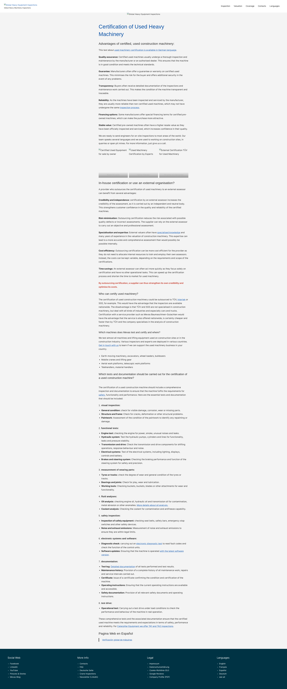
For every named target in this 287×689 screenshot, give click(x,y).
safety (102, 395)
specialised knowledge (168, 232)
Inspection (225, 6)
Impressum (154, 664)
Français (223, 667)
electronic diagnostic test (149, 543)
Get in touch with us (109, 345)
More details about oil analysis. (152, 505)
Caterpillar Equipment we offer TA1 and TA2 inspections (145, 626)
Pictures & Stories (18, 674)
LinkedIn (14, 667)
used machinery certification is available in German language (145, 50)
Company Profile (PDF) (159, 677)
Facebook (14, 664)
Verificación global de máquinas (117, 640)
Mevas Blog (15, 677)
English (222, 664)
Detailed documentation (123, 566)
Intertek (181, 299)
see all (222, 677)
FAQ (81, 667)
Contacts (262, 6)
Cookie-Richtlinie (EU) (159, 670)
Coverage (250, 6)
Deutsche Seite (86, 670)
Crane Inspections (88, 674)
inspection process (129, 107)
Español (222, 670)
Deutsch (223, 674)
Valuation (238, 6)
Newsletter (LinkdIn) (89, 677)
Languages (275, 6)
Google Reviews (156, 674)
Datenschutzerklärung (159, 667)
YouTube (14, 670)
